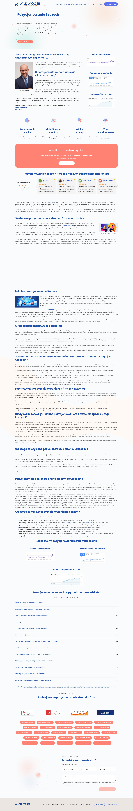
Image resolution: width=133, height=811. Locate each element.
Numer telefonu (103, 769)
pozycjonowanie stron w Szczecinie (50, 687)
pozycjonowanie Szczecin (23, 686)
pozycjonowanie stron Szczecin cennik (63, 687)
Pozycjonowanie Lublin (58, 732)
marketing (89, 522)
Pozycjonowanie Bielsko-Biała (64, 722)
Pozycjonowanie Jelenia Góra (83, 727)
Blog (94, 4)
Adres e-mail (84, 769)
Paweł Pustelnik (47, 180)
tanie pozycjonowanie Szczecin (39, 687)
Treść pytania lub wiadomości (70, 777)
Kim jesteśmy (59, 4)
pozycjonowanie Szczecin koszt (106, 686)
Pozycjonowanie (69, 4)
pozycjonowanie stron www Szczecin (61, 686)
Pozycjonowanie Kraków (42, 732)
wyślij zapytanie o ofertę (66, 163)
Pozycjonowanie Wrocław (83, 742)
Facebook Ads (87, 4)
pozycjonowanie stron (68, 225)
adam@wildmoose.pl (21, 107)
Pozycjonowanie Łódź (75, 732)
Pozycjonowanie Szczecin (101, 737)
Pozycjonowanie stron (27, 722)
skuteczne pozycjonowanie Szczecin (97, 687)
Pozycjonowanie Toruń (47, 742)
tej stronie (72, 785)
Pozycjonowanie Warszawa (65, 742)
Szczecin (28, 92)
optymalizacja (66, 522)
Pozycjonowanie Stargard (29, 742)
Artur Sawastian (67, 180)
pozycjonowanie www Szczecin (29, 687)
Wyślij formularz (23, 41)
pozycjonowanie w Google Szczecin (73, 686)
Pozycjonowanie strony (21, 365)
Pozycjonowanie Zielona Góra (102, 742)
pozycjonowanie (105, 138)
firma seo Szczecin (106, 687)
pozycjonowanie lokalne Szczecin (75, 687)
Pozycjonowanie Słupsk (49, 737)
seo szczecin (113, 686)
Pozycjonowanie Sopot (65, 737)
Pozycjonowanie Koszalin (24, 732)
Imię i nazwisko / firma (68, 769)
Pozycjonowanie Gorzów (64, 727)
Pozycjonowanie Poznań (109, 732)
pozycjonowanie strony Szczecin (33, 686)
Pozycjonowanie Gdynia (47, 727)
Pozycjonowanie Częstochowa (103, 722)
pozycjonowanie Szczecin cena (84, 686)
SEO (25, 92)
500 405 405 (18, 109)
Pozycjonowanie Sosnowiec (83, 737)
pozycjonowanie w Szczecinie (29, 308)
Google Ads (78, 4)
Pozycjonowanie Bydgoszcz (84, 722)
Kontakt (99, 4)
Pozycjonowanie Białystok (45, 722)
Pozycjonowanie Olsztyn (91, 732)
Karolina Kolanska (107, 180)
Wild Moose (52, 202)
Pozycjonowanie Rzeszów (31, 737)
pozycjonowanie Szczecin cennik (95, 686)
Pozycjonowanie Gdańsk (30, 727)
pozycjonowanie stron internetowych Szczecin (47, 686)
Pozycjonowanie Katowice (102, 727)
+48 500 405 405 (111, 4)
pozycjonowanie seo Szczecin (86, 687)
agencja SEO (51, 309)
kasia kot (85, 180)
